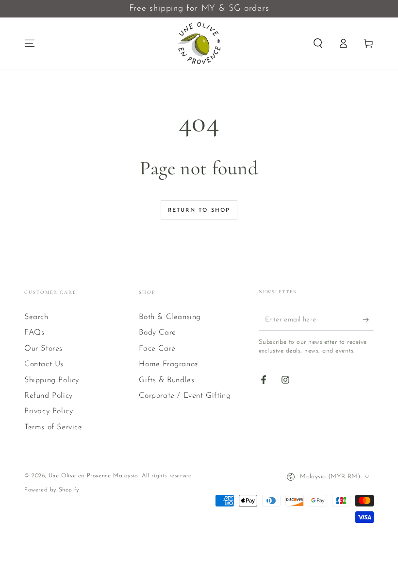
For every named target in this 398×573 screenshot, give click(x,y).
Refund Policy (48, 396)
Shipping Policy (51, 380)
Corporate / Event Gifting (185, 396)
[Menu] (29, 43)
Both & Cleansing (170, 317)
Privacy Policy (48, 411)
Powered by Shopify (51, 490)
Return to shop (199, 210)
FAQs (34, 333)
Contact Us (44, 364)
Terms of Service (53, 427)
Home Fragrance (168, 364)
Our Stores (43, 349)
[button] (318, 43)
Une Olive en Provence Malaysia (93, 476)
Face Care (157, 349)
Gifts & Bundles (166, 380)
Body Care (157, 333)
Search (36, 317)
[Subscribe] (368, 319)
